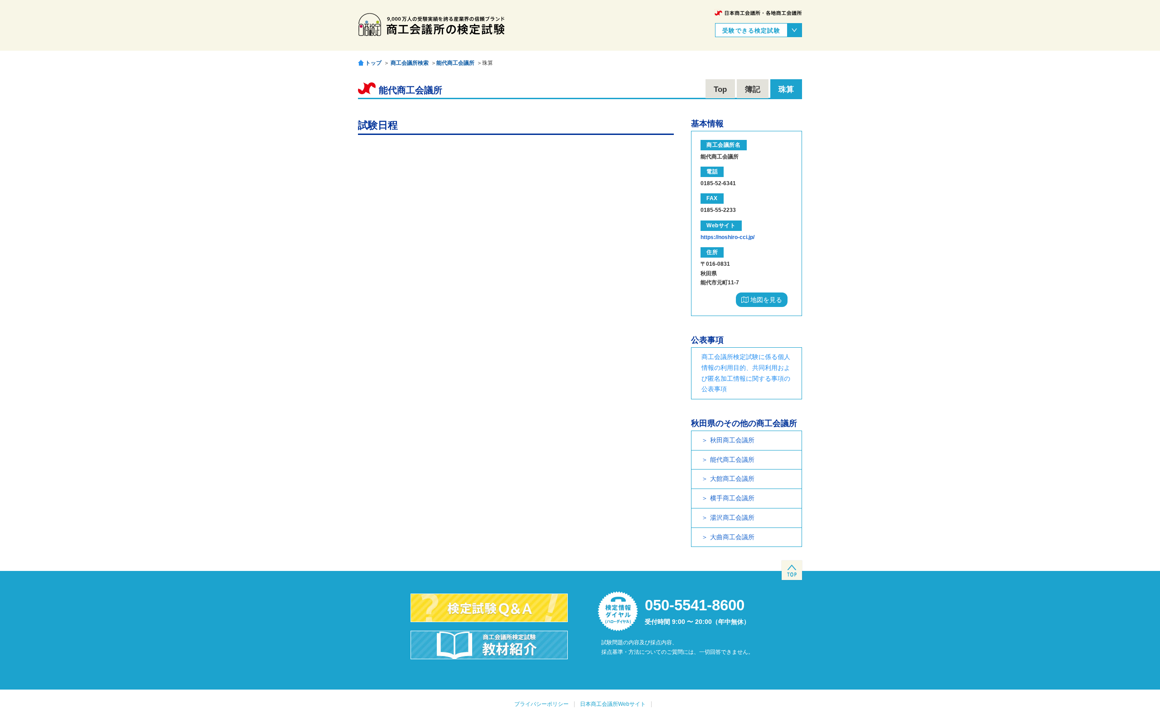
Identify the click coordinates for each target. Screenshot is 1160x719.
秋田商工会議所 (732, 440)
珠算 (786, 89)
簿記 (752, 89)
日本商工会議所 (758, 13)
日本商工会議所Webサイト (613, 704)
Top (720, 89)
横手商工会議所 (732, 498)
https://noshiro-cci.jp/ (727, 237)
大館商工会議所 (732, 478)
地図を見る (765, 299)
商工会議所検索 (410, 63)
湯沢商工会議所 (732, 517)
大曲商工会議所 (732, 537)
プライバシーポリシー (541, 704)
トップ (373, 63)
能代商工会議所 (455, 63)
